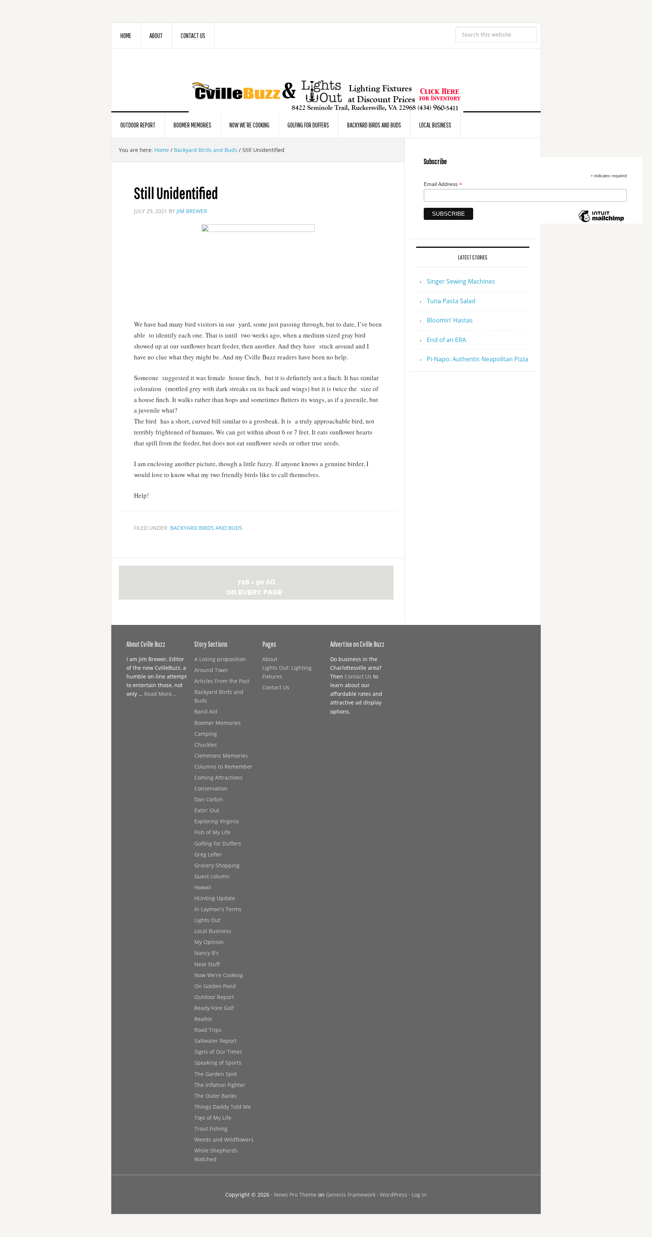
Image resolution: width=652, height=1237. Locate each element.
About (269, 659)
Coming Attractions (218, 777)
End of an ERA (446, 340)
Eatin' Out (206, 810)
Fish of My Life (212, 832)
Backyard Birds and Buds (206, 527)
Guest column (211, 876)
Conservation (211, 788)
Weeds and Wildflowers (224, 1139)
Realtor (203, 1018)
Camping (205, 733)
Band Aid (205, 711)
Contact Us (275, 687)
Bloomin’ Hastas (450, 320)
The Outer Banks (215, 1095)
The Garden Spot (215, 1073)
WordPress (393, 1194)
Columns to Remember (223, 766)
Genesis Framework (350, 1194)
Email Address (443, 184)
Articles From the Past (221, 680)
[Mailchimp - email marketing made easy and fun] (601, 220)
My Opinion (209, 941)
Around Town (211, 670)
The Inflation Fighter (219, 1084)
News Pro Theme (295, 1194)
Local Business (212, 931)
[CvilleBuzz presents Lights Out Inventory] (326, 84)
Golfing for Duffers (217, 843)
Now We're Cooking (218, 975)
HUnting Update (214, 898)
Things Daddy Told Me (222, 1106)
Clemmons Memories (221, 755)
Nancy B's (206, 952)
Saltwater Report (215, 1040)
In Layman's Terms (217, 909)
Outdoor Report (214, 997)
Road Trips (207, 1029)
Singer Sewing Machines (461, 281)
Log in (419, 1194)
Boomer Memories (217, 722)
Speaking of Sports (217, 1062)
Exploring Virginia (216, 821)
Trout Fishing (211, 1128)
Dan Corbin (208, 799)
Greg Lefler (208, 854)
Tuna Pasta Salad (451, 301)
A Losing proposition (220, 659)
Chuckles (205, 744)
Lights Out (207, 920)
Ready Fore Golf (214, 1007)
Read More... (160, 693)
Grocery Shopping (217, 865)
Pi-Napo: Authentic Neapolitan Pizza (477, 359)
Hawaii (202, 887)
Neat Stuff (207, 964)
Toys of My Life (212, 1117)
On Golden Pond (215, 986)
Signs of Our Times (218, 1051)
